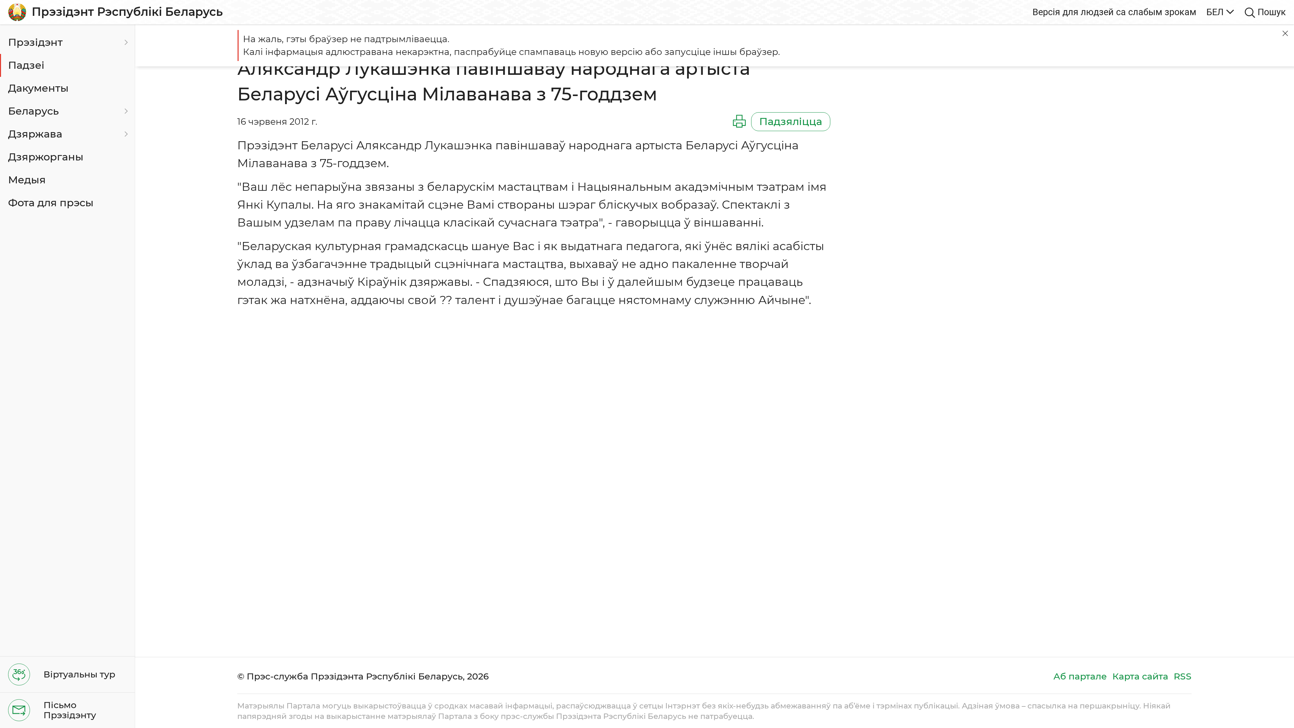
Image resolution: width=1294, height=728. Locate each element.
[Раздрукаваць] (739, 121)
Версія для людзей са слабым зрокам (1114, 12)
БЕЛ (1215, 12)
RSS (1183, 676)
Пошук (1272, 12)
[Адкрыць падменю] (125, 42)
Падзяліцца (790, 121)
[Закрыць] (1285, 33)
